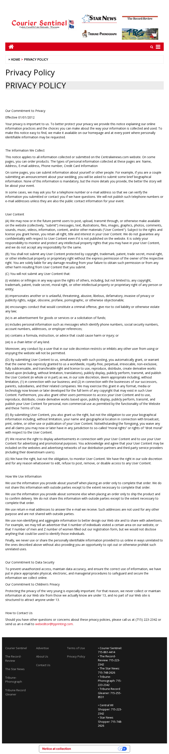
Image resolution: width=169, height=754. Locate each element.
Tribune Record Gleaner (15, 692)
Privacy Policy (36, 59)
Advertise (42, 648)
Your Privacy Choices (96, 748)
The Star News (15, 669)
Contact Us (43, 665)
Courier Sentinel (16, 648)
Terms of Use (76, 648)
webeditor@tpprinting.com (54, 624)
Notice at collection (56, 748)
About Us (42, 656)
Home (15, 59)
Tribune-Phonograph (13, 680)
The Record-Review (13, 658)
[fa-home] (9, 47)
